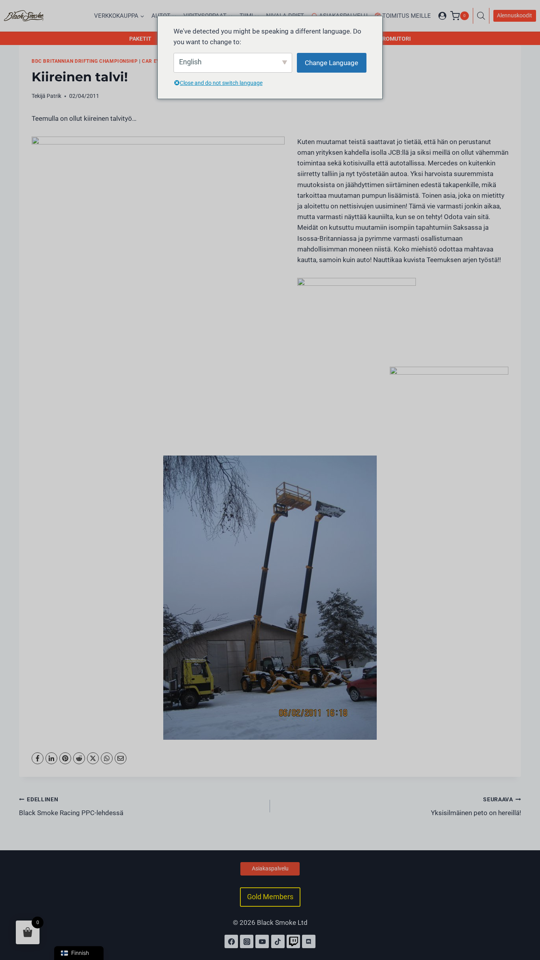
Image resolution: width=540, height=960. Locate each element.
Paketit (140, 39)
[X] (93, 758)
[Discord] (308, 941)
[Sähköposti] (121, 758)
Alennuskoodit (514, 15)
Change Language (331, 63)
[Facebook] (37, 758)
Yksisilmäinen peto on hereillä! (476, 806)
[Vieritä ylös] (525, 919)
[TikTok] (278, 941)
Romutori (396, 39)
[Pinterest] (65, 758)
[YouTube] (262, 941)
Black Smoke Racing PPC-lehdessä (71, 806)
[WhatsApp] (107, 758)
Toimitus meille (406, 15)
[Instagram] (246, 941)
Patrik (54, 96)
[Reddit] (79, 758)
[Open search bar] (483, 16)
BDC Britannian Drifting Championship (85, 61)
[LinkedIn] (51, 758)
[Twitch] (293, 941)
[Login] (442, 16)
